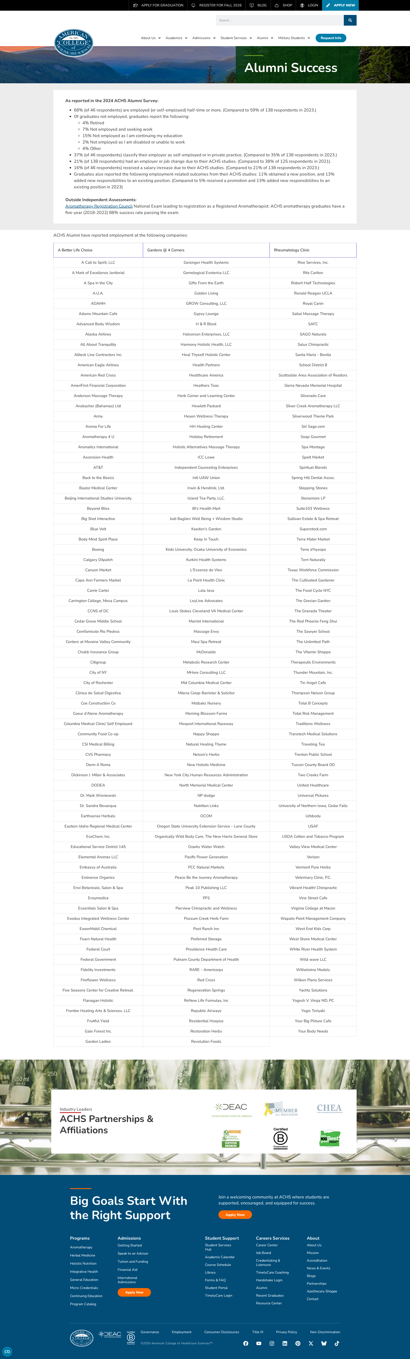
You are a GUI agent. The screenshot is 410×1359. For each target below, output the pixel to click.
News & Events (318, 1268)
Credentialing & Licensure (268, 1262)
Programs (80, 1238)
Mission (313, 1253)
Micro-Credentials (84, 1288)
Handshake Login (269, 1280)
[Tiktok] (337, 1343)
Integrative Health (84, 1271)
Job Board (263, 1253)
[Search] (350, 20)
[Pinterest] (297, 1343)
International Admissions (127, 1280)
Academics (174, 38)
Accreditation (317, 1260)
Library (210, 1272)
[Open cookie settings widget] (7, 1352)
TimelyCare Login (218, 1295)
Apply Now (134, 1292)
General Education (84, 1279)
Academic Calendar (220, 1257)
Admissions (201, 38)
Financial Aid (127, 1269)
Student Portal (216, 1288)
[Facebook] (245, 1343)
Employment (182, 1332)
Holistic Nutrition (83, 1263)
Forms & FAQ (215, 1280)
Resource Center (269, 1303)
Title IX (257, 1332)
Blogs (311, 1276)
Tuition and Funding (133, 1261)
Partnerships (317, 1283)
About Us (148, 38)
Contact (313, 1299)
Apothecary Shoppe (322, 1291)
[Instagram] (271, 1343)
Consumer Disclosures (221, 1332)
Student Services (234, 38)
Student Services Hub (218, 1247)
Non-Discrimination (325, 1332)
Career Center (267, 1245)
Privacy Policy (286, 1332)
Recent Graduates (270, 1295)
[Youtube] (258, 1343)
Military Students (291, 38)
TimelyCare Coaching (272, 1272)
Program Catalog (83, 1304)
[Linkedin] (284, 1343)
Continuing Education (86, 1296)
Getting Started (130, 1245)
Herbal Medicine (82, 1255)
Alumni (262, 38)
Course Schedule (218, 1264)
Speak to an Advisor (133, 1253)
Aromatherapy (81, 1247)
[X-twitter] (310, 1343)
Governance (150, 1332)
